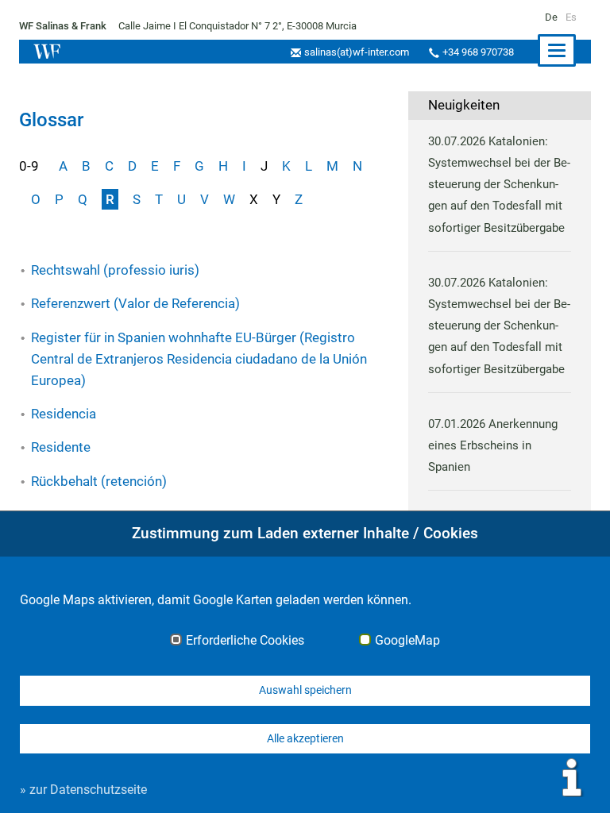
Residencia (63, 414)
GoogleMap (407, 641)
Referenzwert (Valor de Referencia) (135, 303)
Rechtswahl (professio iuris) (115, 270)
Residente (61, 447)
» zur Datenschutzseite (83, 789)
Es (571, 17)
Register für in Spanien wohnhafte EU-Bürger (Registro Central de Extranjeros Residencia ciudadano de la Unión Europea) (199, 358)
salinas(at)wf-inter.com (356, 52)
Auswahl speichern (305, 690)
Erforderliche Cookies (245, 641)
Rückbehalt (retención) (99, 481)
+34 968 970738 (478, 52)
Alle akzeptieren (305, 738)
